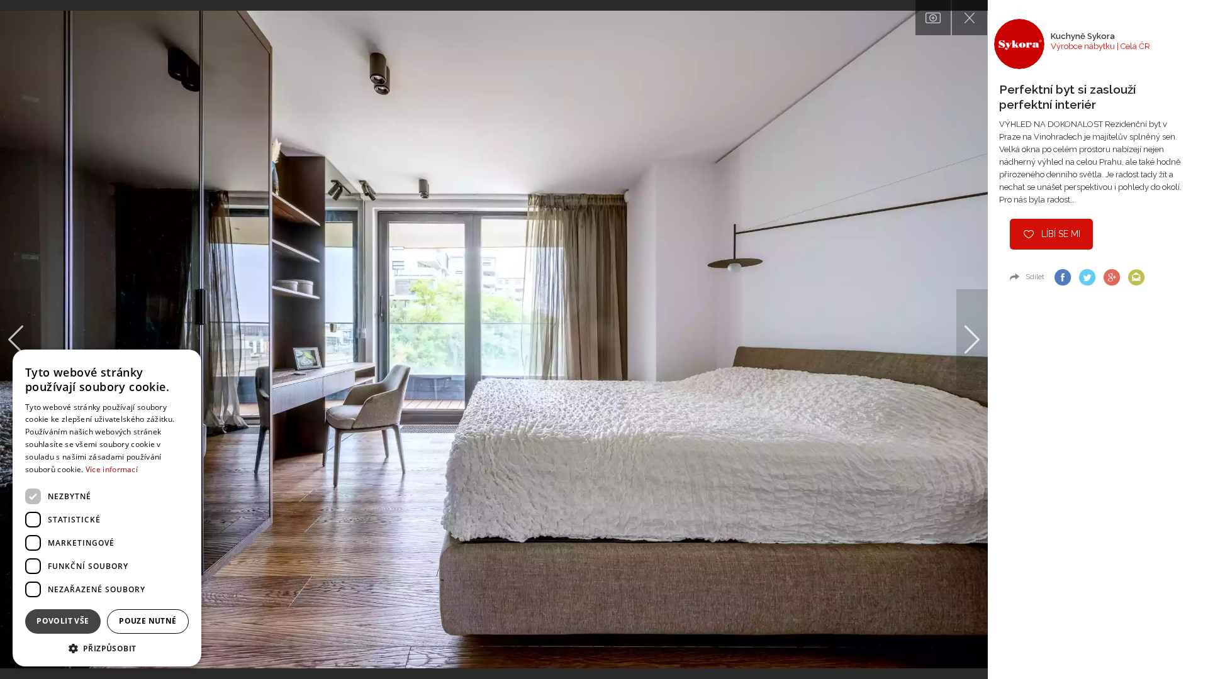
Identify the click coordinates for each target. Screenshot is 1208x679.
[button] (107, 648)
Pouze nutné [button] (147, 621)
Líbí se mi (1060, 234)
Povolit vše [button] (62, 621)
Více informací (112, 469)
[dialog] (107, 508)
